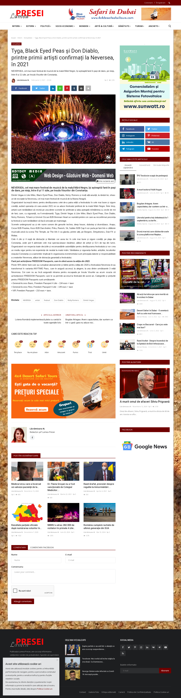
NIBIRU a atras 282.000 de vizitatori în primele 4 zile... (61, 527)
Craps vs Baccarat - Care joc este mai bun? (152, 326)
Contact (82, 692)
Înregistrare (160, 3)
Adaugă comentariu (23, 601)
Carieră (121, 692)
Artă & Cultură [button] (103, 26)
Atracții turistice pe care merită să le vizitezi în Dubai (152, 295)
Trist (90, 352)
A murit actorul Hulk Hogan (149, 190)
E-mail (68, 554)
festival (47, 300)
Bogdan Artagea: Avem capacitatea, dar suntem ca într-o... (153, 205)
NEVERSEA (27, 300)
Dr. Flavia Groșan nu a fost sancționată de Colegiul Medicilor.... (61, 487)
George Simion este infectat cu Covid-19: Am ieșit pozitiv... (98, 672)
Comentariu (17, 566)
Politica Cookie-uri (161, 692)
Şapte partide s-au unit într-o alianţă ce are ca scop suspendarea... (98, 647)
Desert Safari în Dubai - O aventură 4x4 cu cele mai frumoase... (152, 312)
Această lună (144, 165)
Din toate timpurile (161, 165)
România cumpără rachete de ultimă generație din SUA (99, 527)
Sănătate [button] (123, 26)
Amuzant (61, 352)
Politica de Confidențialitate (139, 692)
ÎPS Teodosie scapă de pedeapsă (152, 176)
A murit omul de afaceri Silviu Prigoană (145, 401)
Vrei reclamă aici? (106, 181)
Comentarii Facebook (42, 547)
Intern (20, 38)
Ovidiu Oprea (142, 210)
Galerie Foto (94, 692)
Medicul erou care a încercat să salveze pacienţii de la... (26, 485)
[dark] (169, 3)
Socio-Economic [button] (64, 26)
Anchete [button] (153, 26)
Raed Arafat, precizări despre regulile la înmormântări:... (99, 485)
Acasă (13, 38)
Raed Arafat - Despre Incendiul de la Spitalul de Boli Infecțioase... (152, 342)
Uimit (104, 352)
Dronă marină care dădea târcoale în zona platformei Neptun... (153, 233)
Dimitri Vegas (88, 300)
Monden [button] (84, 26)
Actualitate (28, 38)
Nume (14, 554)
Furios (75, 352)
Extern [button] (30, 26)
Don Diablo (58, 300)
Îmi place (18, 352)
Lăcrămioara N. (23, 80)
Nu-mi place (32, 352)
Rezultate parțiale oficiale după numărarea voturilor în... (26, 527)
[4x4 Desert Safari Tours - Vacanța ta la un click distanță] (119, 14)
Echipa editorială (109, 692)
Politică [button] (45, 26)
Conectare (148, 3)
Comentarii (19, 547)
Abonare (165, 670)
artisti (37, 300)
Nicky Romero (73, 300)
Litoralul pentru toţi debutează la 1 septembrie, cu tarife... (152, 219)
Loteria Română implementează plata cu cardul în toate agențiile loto (38, 321)
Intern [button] (16, 26)
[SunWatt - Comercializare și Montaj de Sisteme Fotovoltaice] (145, 77)
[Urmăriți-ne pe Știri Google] (145, 445)
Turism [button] (139, 26)
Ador (47, 352)
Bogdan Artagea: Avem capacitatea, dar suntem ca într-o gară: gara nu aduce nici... (89, 321)
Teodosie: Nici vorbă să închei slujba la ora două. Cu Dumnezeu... (98, 660)
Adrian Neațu (126, 286)
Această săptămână (128, 166)
